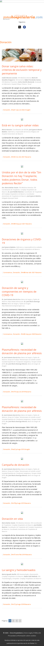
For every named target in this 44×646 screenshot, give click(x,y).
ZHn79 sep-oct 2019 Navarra (21, 392)
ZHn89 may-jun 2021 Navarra (21, 224)
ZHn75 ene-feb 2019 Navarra (21, 554)
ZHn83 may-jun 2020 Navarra (31, 334)
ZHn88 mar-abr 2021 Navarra (31, 272)
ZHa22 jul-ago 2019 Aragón (20, 449)
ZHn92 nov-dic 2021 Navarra (21, 157)
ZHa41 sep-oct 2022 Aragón (20, 110)
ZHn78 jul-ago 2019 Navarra (21, 503)
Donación (6, 110)
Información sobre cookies (26, 636)
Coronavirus (7, 272)
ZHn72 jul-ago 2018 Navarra (21, 604)
